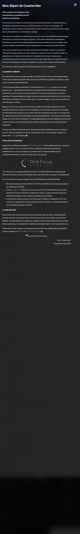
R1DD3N (47, 87)
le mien (13, 136)
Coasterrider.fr (16, 190)
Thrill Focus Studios (36, 145)
